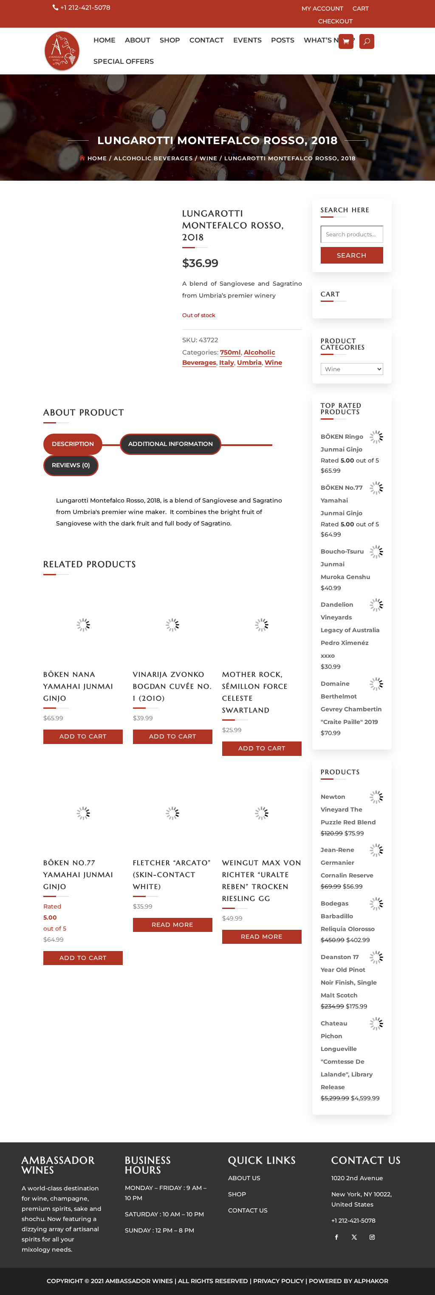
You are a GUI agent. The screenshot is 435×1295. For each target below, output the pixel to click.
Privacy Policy (278, 1281)
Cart (361, 9)
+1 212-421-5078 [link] (353, 1220)
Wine (209, 158)
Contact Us (248, 1210)
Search (352, 255)
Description (73, 444)
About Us (244, 1178)
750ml (230, 352)
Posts (282, 40)
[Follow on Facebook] (336, 1237)
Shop (170, 40)
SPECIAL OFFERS (123, 61)
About (137, 40)
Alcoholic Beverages (153, 158)
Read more (172, 925)
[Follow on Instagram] (372, 1237)
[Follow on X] (354, 1237)
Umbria (249, 362)
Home (104, 40)
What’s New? (329, 40)
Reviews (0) (71, 465)
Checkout (335, 21)
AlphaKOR (371, 1281)
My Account (322, 9)
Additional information (170, 444)
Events (247, 40)
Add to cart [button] (83, 736)
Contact (206, 40)
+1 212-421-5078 (85, 7)
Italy (226, 362)
